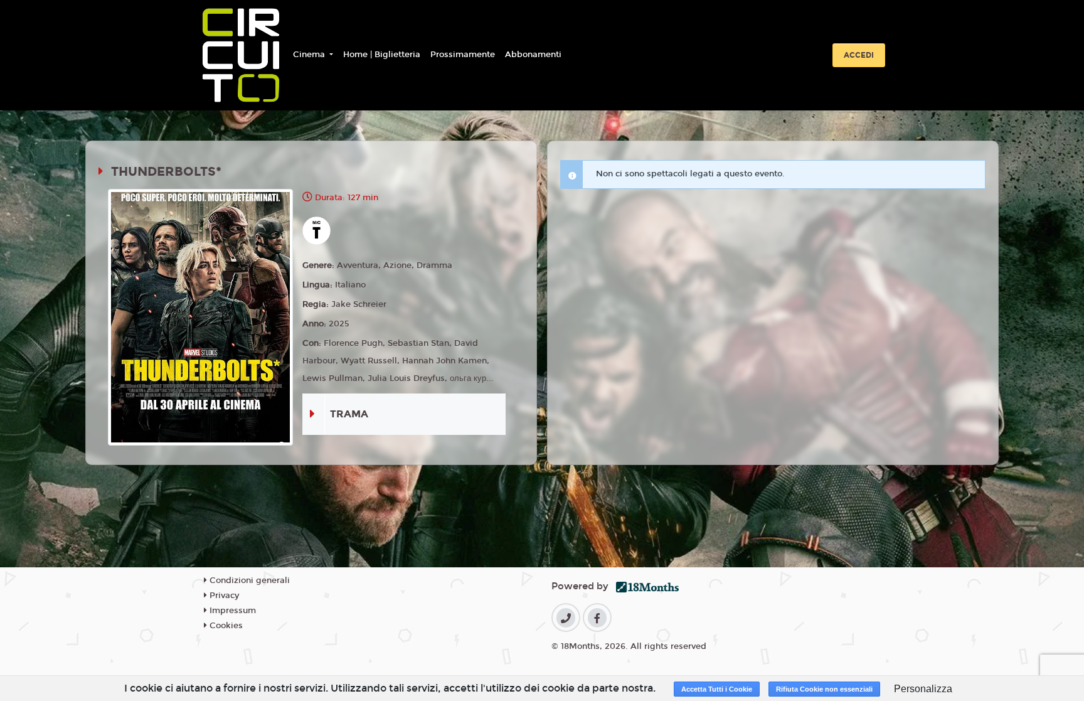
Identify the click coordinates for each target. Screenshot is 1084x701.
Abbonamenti (533, 55)
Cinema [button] (310, 55)
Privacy (223, 596)
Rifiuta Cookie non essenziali (824, 689)
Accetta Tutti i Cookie (716, 689)
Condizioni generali (248, 580)
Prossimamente (462, 55)
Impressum (231, 611)
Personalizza (923, 688)
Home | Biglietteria (381, 55)
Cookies (225, 626)
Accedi (859, 55)
